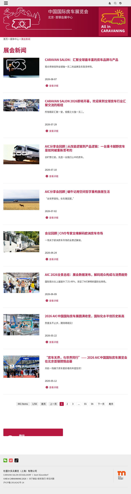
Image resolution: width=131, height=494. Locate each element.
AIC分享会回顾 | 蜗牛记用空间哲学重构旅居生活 (77, 191)
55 (85, 404)
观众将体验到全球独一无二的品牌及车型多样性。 (69, 67)
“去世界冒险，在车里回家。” (60, 199)
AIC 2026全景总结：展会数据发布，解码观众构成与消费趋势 (86, 274)
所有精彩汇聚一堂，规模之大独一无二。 (65, 112)
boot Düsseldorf (41, 475)
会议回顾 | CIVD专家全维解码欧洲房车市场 (74, 233)
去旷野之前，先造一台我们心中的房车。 (65, 157)
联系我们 (42, 479)
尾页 (111, 404)
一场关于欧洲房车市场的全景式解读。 (64, 240)
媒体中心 (14, 39)
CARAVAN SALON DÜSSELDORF (17, 475)
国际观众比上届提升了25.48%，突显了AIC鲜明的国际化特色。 (76, 282)
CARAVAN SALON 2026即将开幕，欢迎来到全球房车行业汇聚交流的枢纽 (85, 103)
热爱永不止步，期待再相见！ (59, 323)
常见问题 (50, 479)
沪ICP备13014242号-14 (13, 482)
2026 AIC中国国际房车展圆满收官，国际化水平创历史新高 (84, 316)
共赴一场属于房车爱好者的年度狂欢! (63, 368)
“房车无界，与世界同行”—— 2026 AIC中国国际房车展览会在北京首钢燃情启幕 (86, 359)
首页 (5, 39)
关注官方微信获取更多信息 (36, 441)
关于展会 (33, 479)
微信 (22, 436)
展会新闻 (25, 39)
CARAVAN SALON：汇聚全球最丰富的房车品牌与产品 (81, 59)
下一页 (101, 404)
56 (92, 404)
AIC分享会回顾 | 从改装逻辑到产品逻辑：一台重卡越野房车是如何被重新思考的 (85, 148)
